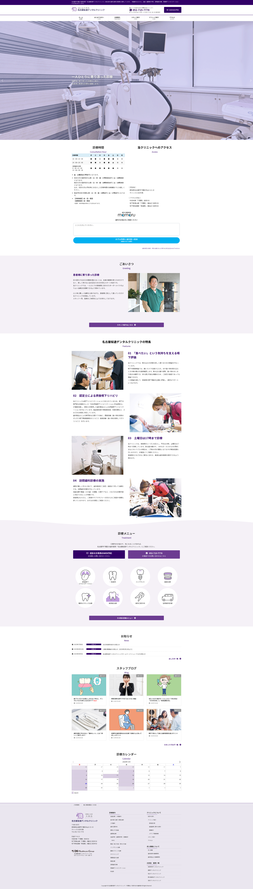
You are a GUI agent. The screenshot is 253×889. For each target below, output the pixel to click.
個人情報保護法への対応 (89, 805)
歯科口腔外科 (114, 826)
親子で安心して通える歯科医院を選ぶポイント (163, 733)
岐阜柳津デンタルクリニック (155, 867)
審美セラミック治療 (115, 850)
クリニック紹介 (152, 820)
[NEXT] (179, 762)
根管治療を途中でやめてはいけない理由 (123, 699)
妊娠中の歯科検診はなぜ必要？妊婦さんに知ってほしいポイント (126, 734)
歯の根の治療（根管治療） (117, 820)
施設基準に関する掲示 (155, 826)
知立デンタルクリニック (154, 873)
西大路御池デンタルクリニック (156, 877)
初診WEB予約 (174, 10)
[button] (122, 138)
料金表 (112, 871)
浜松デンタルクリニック (154, 880)
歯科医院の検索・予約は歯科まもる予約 (153, 248)
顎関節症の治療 (114, 857)
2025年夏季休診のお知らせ (111, 645)
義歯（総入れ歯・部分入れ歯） (118, 844)
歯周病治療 (113, 833)
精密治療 (112, 861)
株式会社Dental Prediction (173, 248)
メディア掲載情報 (154, 833)
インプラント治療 (115, 847)
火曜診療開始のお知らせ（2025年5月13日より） (118, 649)
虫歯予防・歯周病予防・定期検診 (119, 837)
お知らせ (93, 644)
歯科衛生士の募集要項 (154, 857)
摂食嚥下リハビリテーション (118, 868)
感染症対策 (152, 823)
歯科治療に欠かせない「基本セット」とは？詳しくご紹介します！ (88, 734)
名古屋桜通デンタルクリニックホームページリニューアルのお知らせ (124, 654)
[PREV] (73, 762)
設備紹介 (151, 830)
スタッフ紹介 (151, 837)
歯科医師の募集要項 (153, 853)
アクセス (150, 840)
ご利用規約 (76, 805)
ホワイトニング (114, 854)
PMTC (113, 840)
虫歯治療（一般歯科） (116, 816)
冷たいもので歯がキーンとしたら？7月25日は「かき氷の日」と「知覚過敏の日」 (163, 700)
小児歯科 (112, 823)
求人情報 (150, 850)
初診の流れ (151, 816)
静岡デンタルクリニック (154, 870)
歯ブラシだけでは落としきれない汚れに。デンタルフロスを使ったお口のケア (88, 700)
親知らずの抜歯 (114, 830)
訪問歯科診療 (114, 864)
